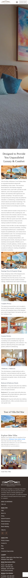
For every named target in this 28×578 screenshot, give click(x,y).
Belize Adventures (5, 521)
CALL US (3, 504)
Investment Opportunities (7, 551)
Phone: (3, 565)
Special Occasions (5, 518)
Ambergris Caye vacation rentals (17, 439)
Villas (2, 510)
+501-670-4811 (10, 568)
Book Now (23, 2)
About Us (3, 513)
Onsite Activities (5, 523)
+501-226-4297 (9, 565)
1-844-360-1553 (9, 566)
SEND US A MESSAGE (6, 501)
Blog (2, 545)
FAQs (2, 548)
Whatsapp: (3, 568)
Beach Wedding (5, 526)
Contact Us (4, 543)
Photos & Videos (5, 540)
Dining (2, 516)
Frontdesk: (3, 576)
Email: (2, 570)
